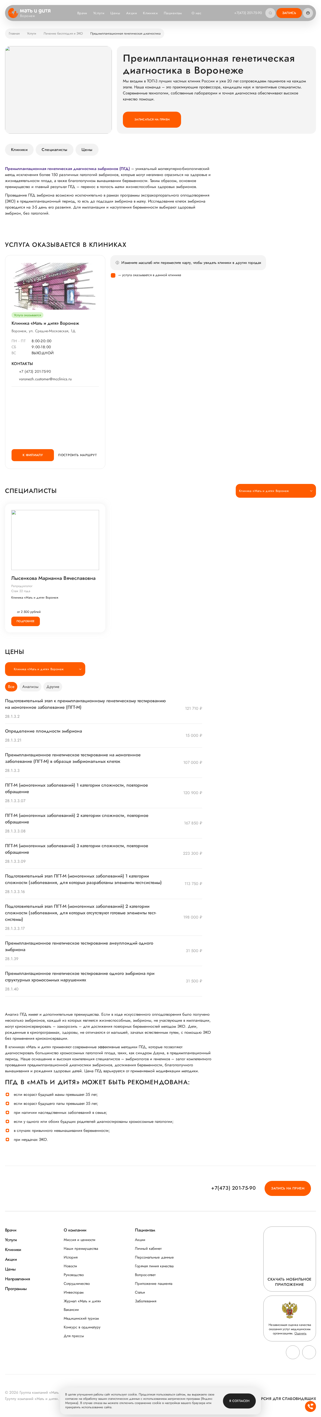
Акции (131, 13)
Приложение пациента (153, 1283)
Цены (115, 13)
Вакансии (71, 1309)
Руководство (74, 1275)
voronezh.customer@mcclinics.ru (45, 379)
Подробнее (26, 621)
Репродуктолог (21, 586)
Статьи (140, 1292)
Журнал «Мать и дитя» (82, 1301)
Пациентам (173, 13)
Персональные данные (154, 1257)
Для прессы (74, 1336)
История (70, 1257)
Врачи (82, 13)
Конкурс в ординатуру (82, 1327)
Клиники (150, 13)
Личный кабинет (148, 1248)
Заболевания (145, 1301)
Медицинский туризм (81, 1318)
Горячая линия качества (154, 1266)
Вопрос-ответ (145, 1275)
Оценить (300, 1333)
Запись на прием (287, 1188)
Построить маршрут (77, 455)
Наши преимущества (81, 1248)
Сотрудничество (77, 1283)
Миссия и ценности (79, 1240)
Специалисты (54, 149)
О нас (196, 13)
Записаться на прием (152, 119)
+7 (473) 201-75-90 (35, 371)
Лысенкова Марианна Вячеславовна (53, 578)
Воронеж (27, 16)
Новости (70, 1266)
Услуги (99, 13)
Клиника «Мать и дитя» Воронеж (34, 597)
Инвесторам (74, 1292)
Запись (289, 13)
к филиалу (33, 455)
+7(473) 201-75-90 (248, 12)
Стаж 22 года (20, 591)
